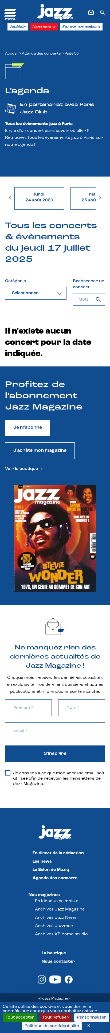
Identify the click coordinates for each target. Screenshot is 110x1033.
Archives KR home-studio (61, 934)
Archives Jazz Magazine (60, 909)
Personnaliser (92, 1017)
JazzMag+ (18, 26)
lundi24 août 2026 (39, 197)
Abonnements (44, 26)
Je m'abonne (27, 427)
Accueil (11, 54)
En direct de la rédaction (58, 853)
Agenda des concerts (41, 54)
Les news (42, 861)
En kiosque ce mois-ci (57, 901)
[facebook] (69, 982)
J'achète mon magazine (81, 26)
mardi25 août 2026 (95, 197)
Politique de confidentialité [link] (52, 1026)
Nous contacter (58, 961)
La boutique (54, 953)
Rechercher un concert (88, 284)
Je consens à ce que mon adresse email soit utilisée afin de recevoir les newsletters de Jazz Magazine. (58, 778)
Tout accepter (20, 1017)
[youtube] (55, 982)
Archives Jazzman (54, 926)
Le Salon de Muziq (51, 870)
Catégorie (15, 281)
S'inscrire (55, 753)
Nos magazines (44, 895)
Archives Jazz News (56, 918)
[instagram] (42, 982)
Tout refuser (55, 1017)
